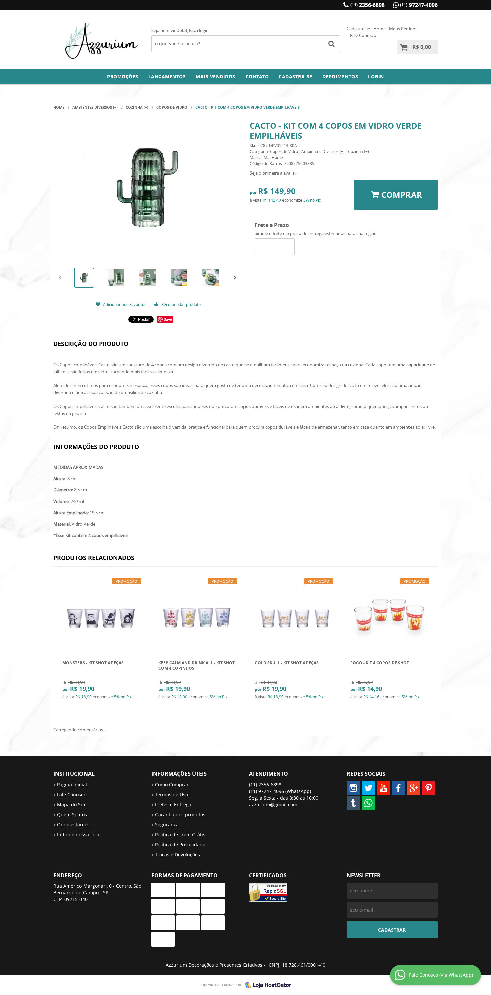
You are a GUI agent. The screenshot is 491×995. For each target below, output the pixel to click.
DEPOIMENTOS (340, 76)
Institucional (74, 773)
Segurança (167, 824)
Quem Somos (72, 814)
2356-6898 (367, 5)
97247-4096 (419, 5)
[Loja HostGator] (266, 985)
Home (379, 29)
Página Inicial (72, 784)
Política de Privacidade (180, 844)
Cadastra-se (295, 76)
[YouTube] (383, 788)
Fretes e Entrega (173, 804)
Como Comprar (172, 784)
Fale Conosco (363, 35)
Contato (257, 76)
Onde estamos (73, 824)
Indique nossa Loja (78, 834)
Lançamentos (167, 76)
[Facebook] (398, 788)
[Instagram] (353, 788)
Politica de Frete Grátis (180, 834)
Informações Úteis (179, 773)
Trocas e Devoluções (177, 854)
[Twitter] (368, 788)
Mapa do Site (72, 804)
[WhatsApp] (368, 803)
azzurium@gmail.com (273, 804)
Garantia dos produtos (180, 814)
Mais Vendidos (215, 76)
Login (376, 76)
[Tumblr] (353, 803)
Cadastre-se (358, 29)
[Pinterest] (428, 788)
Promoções (122, 76)
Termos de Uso (171, 794)
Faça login (199, 30)
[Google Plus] (413, 788)
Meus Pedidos (403, 29)
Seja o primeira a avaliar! (273, 173)
